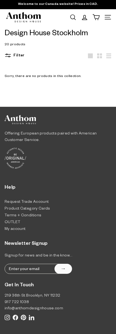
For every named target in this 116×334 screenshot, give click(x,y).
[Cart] (96, 17)
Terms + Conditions (23, 216)
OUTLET (12, 223)
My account (15, 229)
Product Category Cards (27, 209)
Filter (19, 56)
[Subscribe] (63, 269)
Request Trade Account (27, 202)
